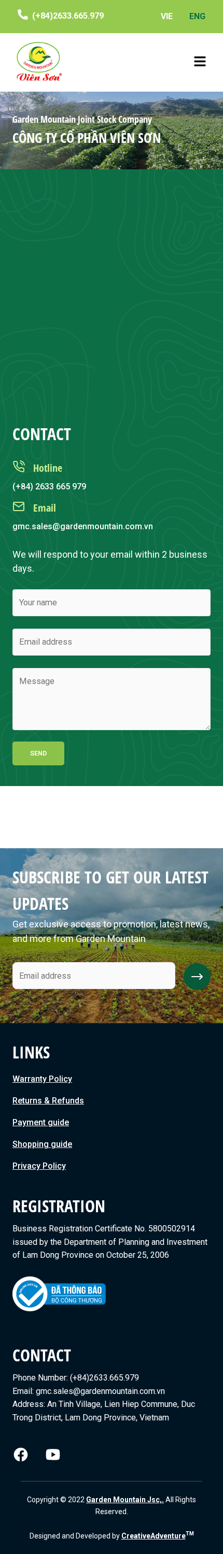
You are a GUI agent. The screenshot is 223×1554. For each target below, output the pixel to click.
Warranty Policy (42, 1079)
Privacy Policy (39, 1166)
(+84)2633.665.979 (68, 16)
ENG (197, 16)
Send (38, 753)
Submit (197, 976)
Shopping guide (42, 1144)
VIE (167, 16)
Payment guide (40, 1122)
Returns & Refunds (48, 1101)
